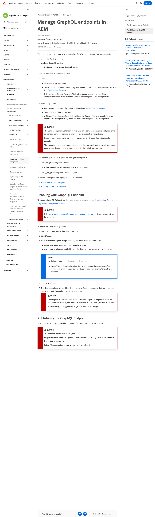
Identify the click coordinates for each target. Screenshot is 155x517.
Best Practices (12, 250)
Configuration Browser (56, 90)
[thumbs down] (85, 514)
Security (7, 40)
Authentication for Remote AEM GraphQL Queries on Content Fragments (18, 198)
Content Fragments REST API (18, 145)
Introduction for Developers (13, 89)
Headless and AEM (15, 115)
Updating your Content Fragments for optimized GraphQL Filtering (18, 186)
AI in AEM (7, 65)
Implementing (9, 79)
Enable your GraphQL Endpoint (53, 182)
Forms (6, 60)
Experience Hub (9, 45)
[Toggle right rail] (126, 9)
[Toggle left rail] (28, 9)
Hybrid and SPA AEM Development (13, 225)
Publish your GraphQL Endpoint (53, 186)
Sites (6, 50)
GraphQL (70, 43)
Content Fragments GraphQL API (16, 153)
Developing (93, 43)
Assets (6, 55)
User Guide (67, 15)
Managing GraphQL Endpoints (17, 160)
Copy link (143, 16)
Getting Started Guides (16, 125)
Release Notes (9, 35)
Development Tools (14, 230)
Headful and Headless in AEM (17, 105)
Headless (46, 43)
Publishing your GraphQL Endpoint (136, 31)
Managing (7, 270)
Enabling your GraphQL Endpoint (138, 25)
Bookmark (133, 16)
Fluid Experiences (12, 265)
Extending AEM (12, 240)
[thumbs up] (80, 514)
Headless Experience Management (14, 110)
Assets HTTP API (15, 140)
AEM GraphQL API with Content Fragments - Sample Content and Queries (18, 210)
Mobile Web (11, 255)
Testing (9, 245)
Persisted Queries (81, 43)
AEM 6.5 (56, 15)
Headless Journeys (15, 120)
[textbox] (15, 22)
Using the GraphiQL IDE (18, 167)
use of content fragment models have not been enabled (71, 214)
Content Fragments (58, 43)
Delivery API (13, 135)
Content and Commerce (12, 69)
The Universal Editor (16, 219)
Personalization (13, 235)
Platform (10, 95)
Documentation (44, 15)
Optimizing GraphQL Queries (17, 178)
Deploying (9, 260)
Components (11, 100)
